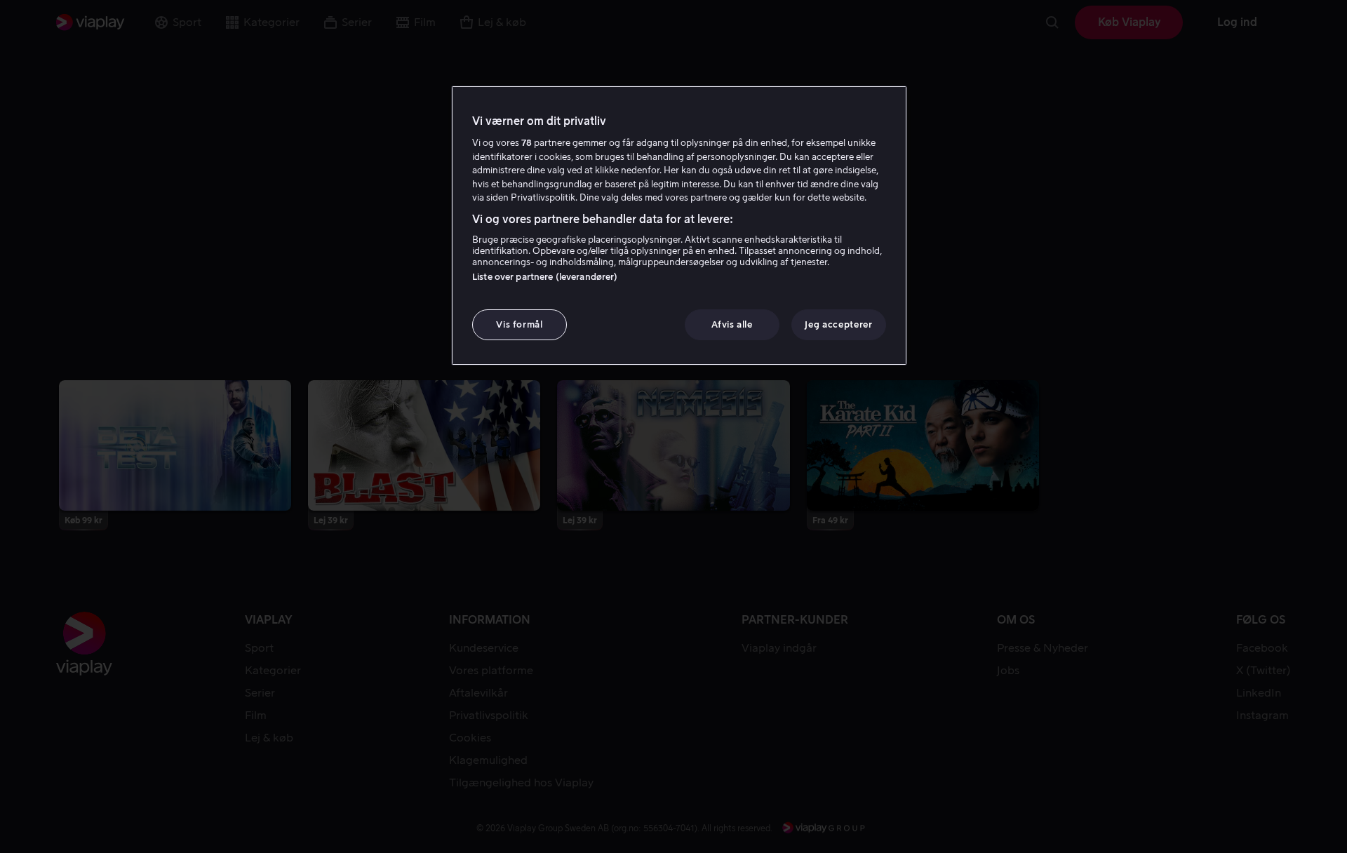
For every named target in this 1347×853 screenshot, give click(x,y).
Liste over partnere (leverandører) (544, 276)
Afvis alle (732, 324)
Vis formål (519, 324)
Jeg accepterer (838, 324)
